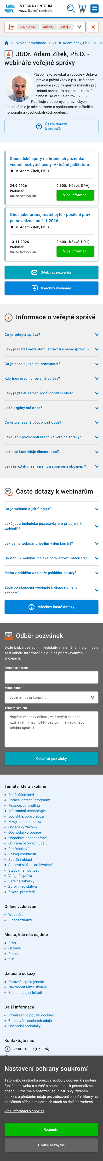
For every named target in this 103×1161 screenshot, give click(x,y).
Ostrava (14, 948)
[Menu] (94, 8)
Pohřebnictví (18, 849)
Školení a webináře (31, 43)
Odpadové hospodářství (27, 838)
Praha (13, 954)
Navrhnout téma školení (27, 987)
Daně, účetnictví (21, 795)
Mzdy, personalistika (24, 821)
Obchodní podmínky (24, 1026)
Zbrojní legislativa (22, 886)
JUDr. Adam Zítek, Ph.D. (72, 43)
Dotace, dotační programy (29, 800)
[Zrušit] (93, 27)
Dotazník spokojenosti (26, 982)
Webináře (15, 914)
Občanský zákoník (23, 827)
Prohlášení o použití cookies (31, 1015)
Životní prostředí (21, 892)
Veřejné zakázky (21, 881)
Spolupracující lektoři (25, 992)
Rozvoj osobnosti (22, 854)
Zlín (11, 959)
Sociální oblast (20, 859)
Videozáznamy (20, 920)
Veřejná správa (20, 876)
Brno (12, 943)
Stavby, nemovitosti (24, 870)
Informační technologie (27, 811)
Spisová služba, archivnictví (30, 865)
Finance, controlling (24, 805)
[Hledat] (70, 8)
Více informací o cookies (25, 1111)
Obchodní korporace (24, 832)
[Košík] (82, 8)
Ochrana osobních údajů (27, 843)
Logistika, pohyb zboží (26, 816)
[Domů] (6, 43)
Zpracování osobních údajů (30, 1021)
